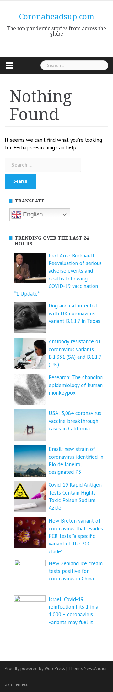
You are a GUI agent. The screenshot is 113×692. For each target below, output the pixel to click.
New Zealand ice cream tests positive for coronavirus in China (76, 571)
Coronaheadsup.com (56, 16)
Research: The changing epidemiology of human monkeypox (76, 385)
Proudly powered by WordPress (35, 668)
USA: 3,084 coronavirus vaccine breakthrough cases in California (75, 421)
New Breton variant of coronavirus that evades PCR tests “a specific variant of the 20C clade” (76, 536)
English (32, 214)
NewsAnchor (95, 668)
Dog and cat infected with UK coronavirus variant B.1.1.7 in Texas (74, 313)
